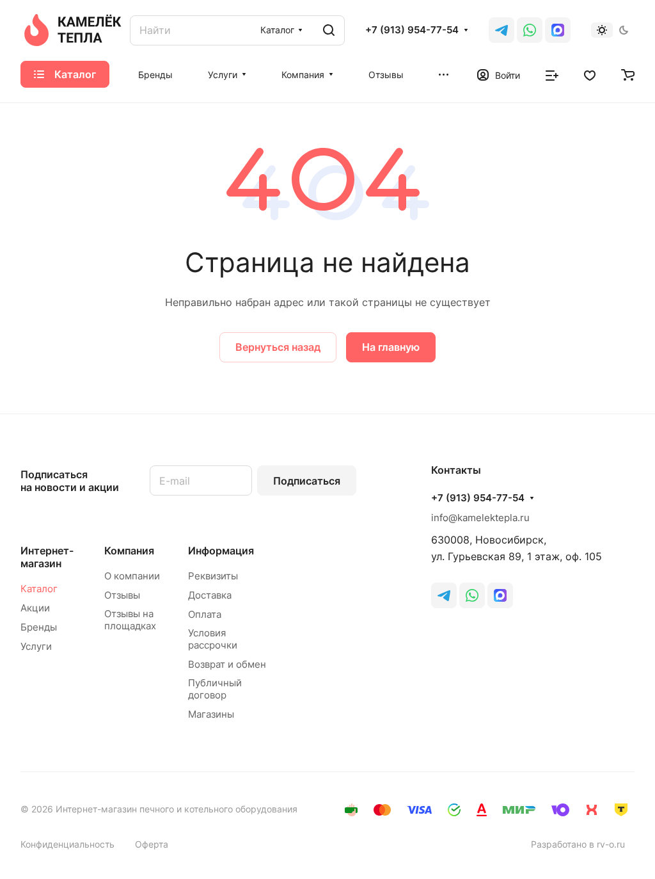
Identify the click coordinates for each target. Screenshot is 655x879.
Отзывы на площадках (130, 620)
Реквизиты (213, 576)
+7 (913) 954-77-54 (412, 30)
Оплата (204, 614)
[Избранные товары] (590, 74)
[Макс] (558, 30)
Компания (129, 550)
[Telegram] (501, 30)
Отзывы (122, 595)
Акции (35, 608)
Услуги (36, 646)
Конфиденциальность (67, 844)
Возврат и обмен (227, 664)
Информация (221, 550)
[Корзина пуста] (628, 74)
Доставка (210, 595)
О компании (132, 576)
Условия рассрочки (212, 639)
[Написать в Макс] (500, 595)
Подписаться (306, 480)
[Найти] (329, 30)
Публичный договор (215, 689)
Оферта (151, 844)
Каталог (39, 589)
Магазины (211, 714)
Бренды (38, 627)
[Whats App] (529, 30)
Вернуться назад (277, 347)
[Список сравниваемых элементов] (552, 74)
